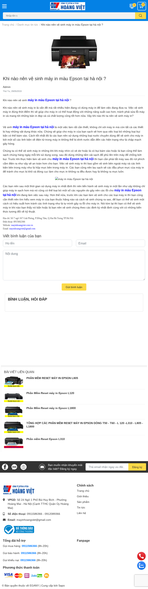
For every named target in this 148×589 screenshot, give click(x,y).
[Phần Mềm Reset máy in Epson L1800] (13, 411)
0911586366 (34, 513)
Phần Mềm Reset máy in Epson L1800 (51, 408)
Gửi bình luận (74, 287)
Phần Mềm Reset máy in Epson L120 (50, 393)
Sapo (61, 585)
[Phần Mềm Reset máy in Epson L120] (13, 396)
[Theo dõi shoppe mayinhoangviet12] (23, 467)
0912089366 (52, 513)
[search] (140, 15)
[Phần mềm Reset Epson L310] (13, 442)
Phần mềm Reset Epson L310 (45, 439)
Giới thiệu (83, 496)
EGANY (34, 585)
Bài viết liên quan (19, 372)
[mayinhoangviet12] (74, 6)
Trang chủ (83, 490)
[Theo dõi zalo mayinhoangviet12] (14, 466)
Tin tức (81, 507)
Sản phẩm (83, 501)
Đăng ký (137, 467)
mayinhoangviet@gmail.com (34, 519)
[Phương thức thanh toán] (26, 575)
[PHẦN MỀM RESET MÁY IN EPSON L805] (13, 381)
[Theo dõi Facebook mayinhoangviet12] (5, 466)
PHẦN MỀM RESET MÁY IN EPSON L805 (52, 378)
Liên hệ (81, 513)
